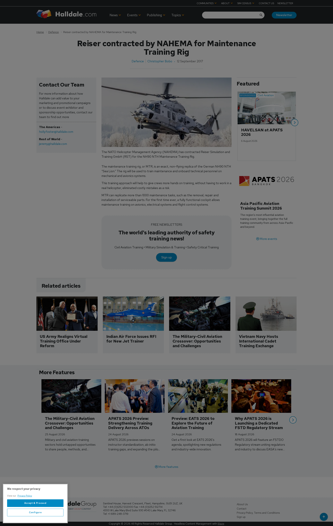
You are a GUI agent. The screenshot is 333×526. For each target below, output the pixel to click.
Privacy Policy (25, 495)
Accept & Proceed (35, 503)
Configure (35, 512)
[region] (35, 503)
